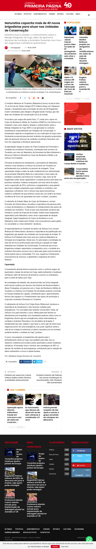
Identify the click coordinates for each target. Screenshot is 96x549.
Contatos (45, 532)
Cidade (52, 14)
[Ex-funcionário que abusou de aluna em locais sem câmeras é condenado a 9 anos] (33, 399)
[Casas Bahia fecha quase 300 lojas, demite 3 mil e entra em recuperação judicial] (69, 171)
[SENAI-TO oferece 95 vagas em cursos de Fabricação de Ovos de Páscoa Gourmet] (70, 71)
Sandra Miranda (12, 532)
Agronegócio (40, 14)
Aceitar (55, 546)
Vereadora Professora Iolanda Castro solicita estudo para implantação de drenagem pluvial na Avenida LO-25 (14, 504)
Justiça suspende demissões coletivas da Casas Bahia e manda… (76, 159)
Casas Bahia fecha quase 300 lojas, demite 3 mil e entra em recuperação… (76, 174)
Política (27, 14)
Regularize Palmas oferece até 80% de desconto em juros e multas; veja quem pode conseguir (14, 481)
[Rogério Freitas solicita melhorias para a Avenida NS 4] (85, 71)
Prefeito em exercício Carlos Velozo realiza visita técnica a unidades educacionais (18, 377)
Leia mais (64, 546)
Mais (78, 14)
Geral (51, 459)
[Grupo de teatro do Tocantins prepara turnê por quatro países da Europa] (10, 452)
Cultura (70, 14)
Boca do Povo (54, 454)
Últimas (18, 14)
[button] (89, 539)
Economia (52, 474)
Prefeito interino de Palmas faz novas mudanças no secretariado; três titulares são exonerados (49, 379)
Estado (60, 14)
